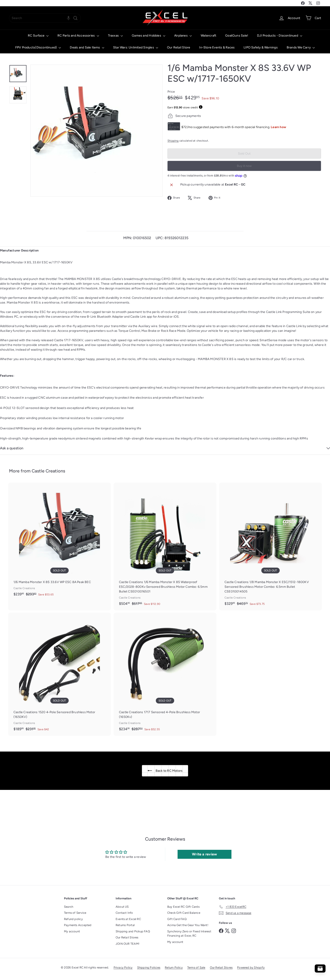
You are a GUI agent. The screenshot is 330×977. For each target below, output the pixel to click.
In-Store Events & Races (217, 47)
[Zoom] (96, 131)
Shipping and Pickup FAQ (133, 931)
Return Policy (174, 967)
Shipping (173, 140)
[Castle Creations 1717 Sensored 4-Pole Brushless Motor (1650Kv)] (165, 674)
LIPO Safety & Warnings (261, 47)
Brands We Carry (299, 47)
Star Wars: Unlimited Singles (134, 47)
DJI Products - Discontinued (278, 35)
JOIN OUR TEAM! (127, 943)
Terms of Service (75, 912)
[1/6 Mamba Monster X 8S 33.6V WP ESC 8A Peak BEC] (59, 542)
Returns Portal (125, 925)
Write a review (204, 854)
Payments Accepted (78, 925)
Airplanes (181, 35)
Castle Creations (48, 471)
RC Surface (36, 35)
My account (72, 931)
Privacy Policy (123, 967)
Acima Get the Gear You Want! (187, 925)
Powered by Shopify (251, 967)
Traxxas (114, 35)
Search (68, 906)
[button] (68, 18)
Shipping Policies (149, 967)
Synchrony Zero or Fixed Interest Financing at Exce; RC (189, 934)
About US (122, 906)
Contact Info (124, 912)
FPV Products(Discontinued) (36, 47)
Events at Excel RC (128, 919)
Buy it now (244, 166)
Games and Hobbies (147, 35)
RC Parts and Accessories (76, 35)
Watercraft (208, 35)
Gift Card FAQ (177, 919)
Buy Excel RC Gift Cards (183, 906)
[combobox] (45, 18)
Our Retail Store (178, 47)
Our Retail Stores (127, 937)
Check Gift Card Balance (183, 912)
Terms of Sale (196, 967)
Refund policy (73, 919)
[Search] (75, 18)
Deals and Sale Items (85, 47)
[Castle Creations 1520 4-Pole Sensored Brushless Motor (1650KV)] (59, 674)
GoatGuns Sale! (236, 35)
